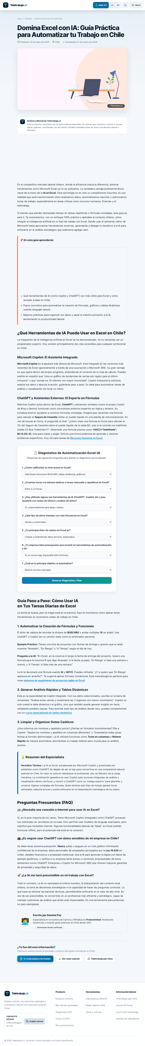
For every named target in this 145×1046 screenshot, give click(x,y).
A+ (118, 5)
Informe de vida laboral (127, 1018)
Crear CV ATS (63, 1018)
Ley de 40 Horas (124, 1005)
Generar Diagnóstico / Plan (67, 580)
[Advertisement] (72, 158)
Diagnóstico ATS (64, 1012)
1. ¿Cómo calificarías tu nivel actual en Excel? (46, 467)
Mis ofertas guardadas (67, 1005)
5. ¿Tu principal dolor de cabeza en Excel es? (46, 530)
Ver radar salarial (71, 958)
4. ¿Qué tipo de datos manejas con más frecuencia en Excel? (55, 515)
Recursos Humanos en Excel (86, 438)
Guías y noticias (94, 1012)
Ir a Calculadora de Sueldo (37, 958)
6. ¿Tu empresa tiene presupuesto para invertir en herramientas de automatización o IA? (66, 547)
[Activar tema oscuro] (125, 5)
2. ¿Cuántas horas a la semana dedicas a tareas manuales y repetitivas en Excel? (65, 482)
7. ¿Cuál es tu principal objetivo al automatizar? (47, 563)
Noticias (28, 18)
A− (112, 5)
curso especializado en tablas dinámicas (49, 712)
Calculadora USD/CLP (96, 998)
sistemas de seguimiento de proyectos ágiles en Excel (54, 680)
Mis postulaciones (65, 1025)
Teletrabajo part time (102, 958)
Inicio (19, 18)
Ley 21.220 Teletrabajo (127, 1012)
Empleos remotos (64, 998)
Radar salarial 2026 (95, 1005)
